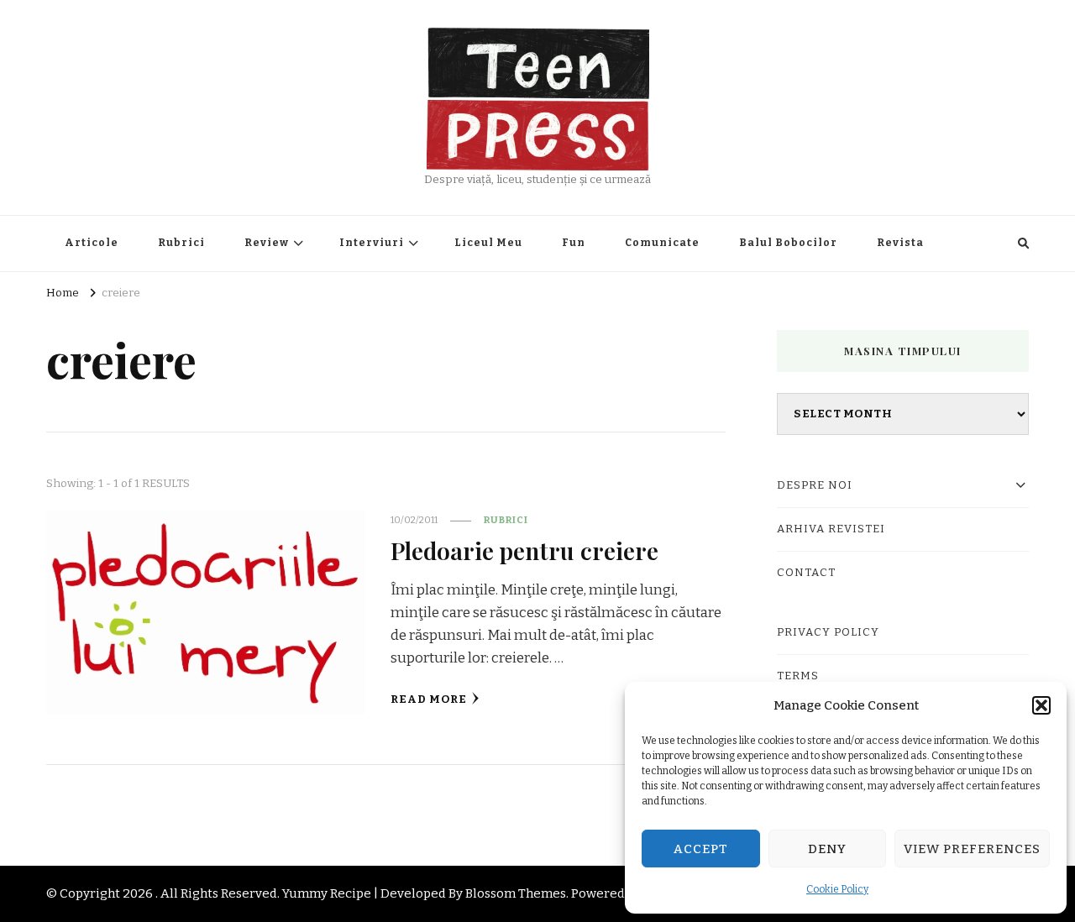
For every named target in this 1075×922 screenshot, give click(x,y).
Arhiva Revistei (831, 529)
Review (266, 243)
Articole (91, 243)
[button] (1041, 705)
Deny (827, 849)
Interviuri (371, 243)
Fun (573, 243)
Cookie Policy (837, 889)
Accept (701, 849)
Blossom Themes (515, 893)
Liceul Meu (488, 243)
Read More (429, 699)
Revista (900, 243)
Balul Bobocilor (788, 243)
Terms (798, 676)
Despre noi (814, 485)
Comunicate (662, 243)
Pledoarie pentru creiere (524, 550)
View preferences (972, 849)
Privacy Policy (828, 632)
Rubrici (181, 243)
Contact (806, 572)
